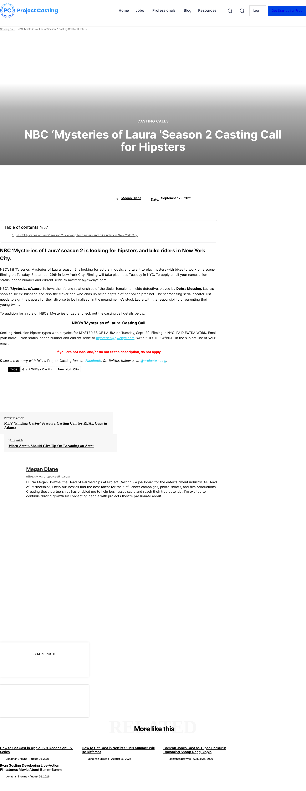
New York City (68, 369)
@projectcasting (153, 361)
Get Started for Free (287, 10)
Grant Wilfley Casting (37, 369)
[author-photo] (2, 758)
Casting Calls (7, 29)
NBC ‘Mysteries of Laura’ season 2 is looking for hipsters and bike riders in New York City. (77, 235)
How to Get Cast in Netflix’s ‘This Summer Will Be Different (118, 750)
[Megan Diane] (10, 486)
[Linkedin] (27, 503)
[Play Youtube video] (108, 581)
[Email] (67, 664)
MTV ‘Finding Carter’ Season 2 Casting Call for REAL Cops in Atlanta (55, 425)
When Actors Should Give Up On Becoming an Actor (51, 446)
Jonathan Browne (16, 758)
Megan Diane (131, 198)
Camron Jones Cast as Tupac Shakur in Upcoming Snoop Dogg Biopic (194, 750)
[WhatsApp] (52, 664)
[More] (82, 664)
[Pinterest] (37, 664)
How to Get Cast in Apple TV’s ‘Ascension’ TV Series (36, 750)
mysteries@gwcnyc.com (115, 338)
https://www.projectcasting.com (48, 476)
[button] (230, 11)
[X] (22, 664)
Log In (257, 10)
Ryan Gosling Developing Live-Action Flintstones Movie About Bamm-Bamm (31, 767)
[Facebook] (7, 664)
